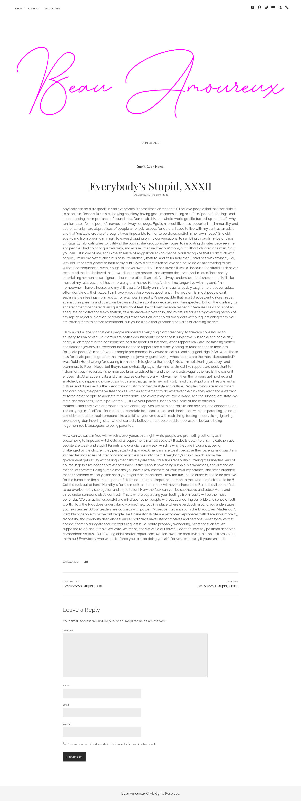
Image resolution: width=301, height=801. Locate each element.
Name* (66, 685)
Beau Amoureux (133, 793)
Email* (66, 704)
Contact (34, 8)
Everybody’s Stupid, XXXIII (217, 586)
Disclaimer (52, 8)
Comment (68, 630)
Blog (86, 561)
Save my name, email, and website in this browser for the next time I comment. (112, 744)
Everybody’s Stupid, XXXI (82, 586)
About (19, 8)
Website (67, 724)
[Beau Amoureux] (150, 132)
